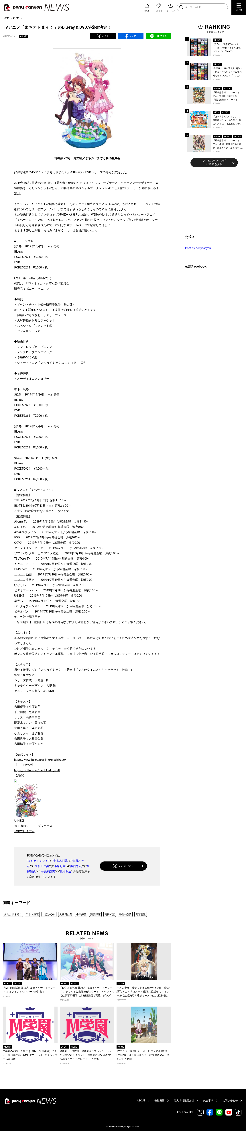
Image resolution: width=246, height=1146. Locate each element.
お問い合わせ (230, 1100)
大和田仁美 (42, 866)
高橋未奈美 (47, 871)
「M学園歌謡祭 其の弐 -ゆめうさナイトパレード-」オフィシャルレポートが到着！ (29, 989)
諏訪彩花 (76, 866)
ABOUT (141, 1100)
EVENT (7, 983)
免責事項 (208, 1100)
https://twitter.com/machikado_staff (37, 770)
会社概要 (159, 1100)
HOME (6, 18)
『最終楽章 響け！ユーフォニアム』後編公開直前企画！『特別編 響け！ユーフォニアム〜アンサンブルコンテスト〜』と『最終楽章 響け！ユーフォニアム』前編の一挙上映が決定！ (227, 96)
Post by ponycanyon (198, 248)
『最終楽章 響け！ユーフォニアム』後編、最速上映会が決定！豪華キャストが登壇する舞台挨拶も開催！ (227, 144)
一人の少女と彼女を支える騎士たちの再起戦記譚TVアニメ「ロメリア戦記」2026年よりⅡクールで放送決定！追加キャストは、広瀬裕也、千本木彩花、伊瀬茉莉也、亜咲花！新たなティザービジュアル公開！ (143, 991)
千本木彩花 (60, 861)
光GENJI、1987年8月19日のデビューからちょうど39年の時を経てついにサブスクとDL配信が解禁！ (227, 72)
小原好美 (60, 866)
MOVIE (227, 88)
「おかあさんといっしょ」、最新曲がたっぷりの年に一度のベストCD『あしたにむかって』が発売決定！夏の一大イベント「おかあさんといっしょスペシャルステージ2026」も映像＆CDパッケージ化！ (227, 120)
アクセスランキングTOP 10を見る (214, 162)
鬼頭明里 (65, 871)
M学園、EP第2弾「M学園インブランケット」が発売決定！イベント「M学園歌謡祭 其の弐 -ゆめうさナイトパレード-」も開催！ (86, 1055)
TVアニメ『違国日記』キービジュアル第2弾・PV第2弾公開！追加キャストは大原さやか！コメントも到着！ (143, 1055)
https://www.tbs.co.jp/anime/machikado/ (40, 759)
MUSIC (17, 983)
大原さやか (49, 914)
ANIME (16, 18)
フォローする (125, 865)
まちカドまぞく (38, 861)
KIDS (216, 112)
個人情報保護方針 (184, 1100)
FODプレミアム (24, 831)
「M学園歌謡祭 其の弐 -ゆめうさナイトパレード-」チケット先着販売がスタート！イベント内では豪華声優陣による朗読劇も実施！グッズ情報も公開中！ (87, 991)
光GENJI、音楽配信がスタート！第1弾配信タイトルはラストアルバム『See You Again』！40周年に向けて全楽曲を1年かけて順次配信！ (228, 48)
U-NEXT (19, 820)
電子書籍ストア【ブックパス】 (34, 826)
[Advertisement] (212, 200)
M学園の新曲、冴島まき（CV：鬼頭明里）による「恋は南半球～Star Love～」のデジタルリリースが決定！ (30, 1055)
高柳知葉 (110, 914)
